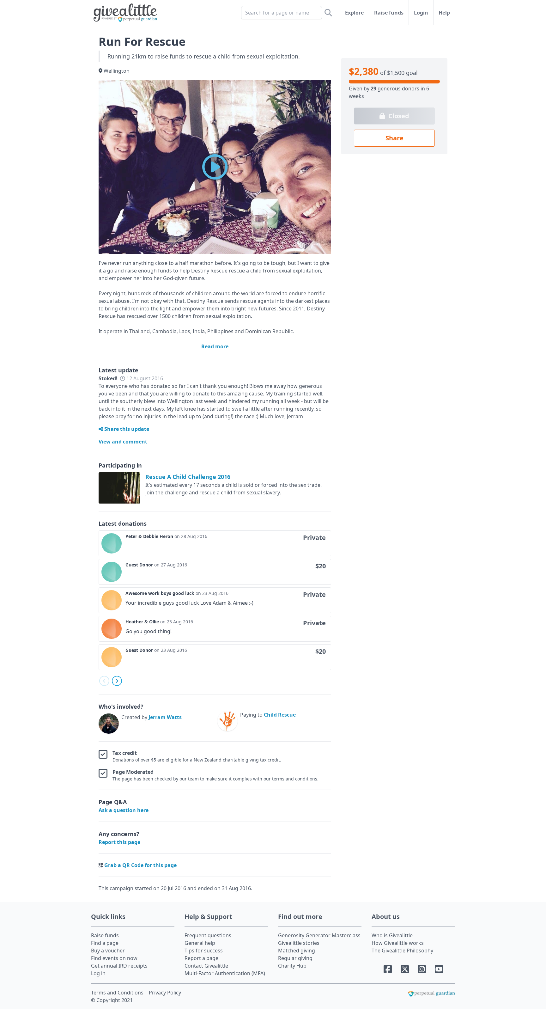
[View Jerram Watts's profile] (109, 723)
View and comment (123, 441)
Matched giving (296, 950)
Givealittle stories (298, 942)
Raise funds (388, 12)
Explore (354, 12)
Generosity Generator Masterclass (319, 935)
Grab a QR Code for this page (140, 865)
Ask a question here (124, 810)
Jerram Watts (165, 717)
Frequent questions (208, 935)
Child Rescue (280, 714)
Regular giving (295, 958)
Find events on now (114, 958)
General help (200, 942)
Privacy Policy (165, 992)
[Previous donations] (104, 681)
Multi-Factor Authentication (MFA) (225, 973)
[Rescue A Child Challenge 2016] (119, 488)
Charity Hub (292, 965)
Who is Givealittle (392, 935)
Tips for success (204, 950)
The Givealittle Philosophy (402, 950)
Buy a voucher (108, 950)
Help (444, 12)
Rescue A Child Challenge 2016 (187, 476)
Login (421, 12)
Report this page (119, 842)
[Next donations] (117, 681)
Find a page (104, 942)
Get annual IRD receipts (119, 965)
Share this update (126, 428)
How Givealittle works (398, 942)
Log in (98, 973)
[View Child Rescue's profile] (227, 722)
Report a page (201, 958)
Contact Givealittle (206, 965)
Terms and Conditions (118, 992)
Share (394, 138)
